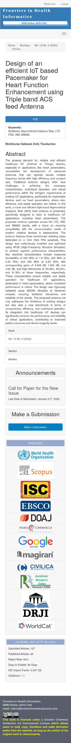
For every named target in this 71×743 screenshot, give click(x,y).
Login (64, 4)
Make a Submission (35, 427)
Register (49, 4)
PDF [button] (35, 119)
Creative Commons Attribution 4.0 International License (35, 721)
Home (11, 45)
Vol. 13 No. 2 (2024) (46, 45)
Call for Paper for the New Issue (33, 390)
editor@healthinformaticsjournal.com (34, 708)
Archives (25, 45)
